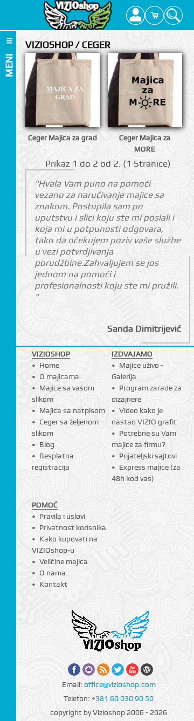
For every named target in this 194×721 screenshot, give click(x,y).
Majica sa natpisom (72, 410)
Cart (154, 15)
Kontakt (53, 584)
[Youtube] (132, 669)
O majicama (59, 376)
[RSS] (103, 669)
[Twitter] (118, 669)
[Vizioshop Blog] (147, 669)
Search (173, 15)
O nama (52, 572)
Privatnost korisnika (72, 527)
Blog (46, 444)
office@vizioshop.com (120, 684)
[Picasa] (88, 669)
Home (49, 365)
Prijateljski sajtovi (148, 455)
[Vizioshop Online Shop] (77, 15)
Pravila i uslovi (62, 516)
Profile (135, 15)
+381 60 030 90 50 (123, 698)
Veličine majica (63, 561)
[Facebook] (74, 669)
